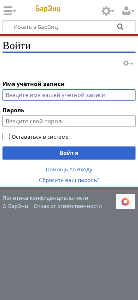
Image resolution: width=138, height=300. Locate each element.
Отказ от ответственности (68, 205)
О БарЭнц (15, 205)
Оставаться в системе (40, 136)
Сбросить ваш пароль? (69, 179)
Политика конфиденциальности (45, 197)
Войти (69, 153)
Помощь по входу (69, 169)
